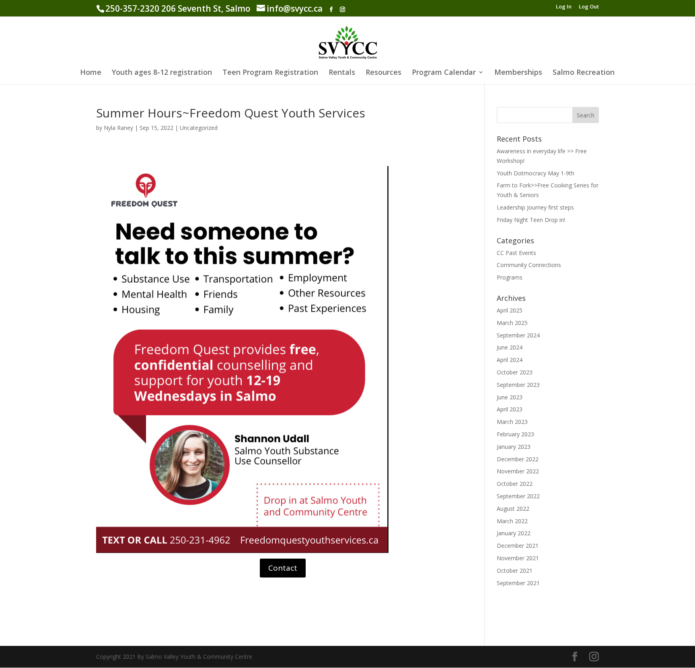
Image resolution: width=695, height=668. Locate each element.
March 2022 (512, 521)
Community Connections (529, 265)
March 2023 (512, 421)
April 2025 (509, 310)
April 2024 (509, 360)
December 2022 (518, 459)
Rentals (342, 73)
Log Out (589, 7)
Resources (383, 73)
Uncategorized (199, 128)
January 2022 (514, 533)
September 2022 (518, 496)
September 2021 (518, 583)
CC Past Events (516, 253)
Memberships (518, 73)
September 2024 (518, 335)
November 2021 (518, 558)
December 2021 (518, 545)
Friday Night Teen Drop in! (531, 220)
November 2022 (518, 471)
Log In (564, 7)
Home (90, 73)
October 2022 (515, 483)
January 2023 (514, 446)
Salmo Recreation (584, 73)
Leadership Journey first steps (535, 207)
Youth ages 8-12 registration (162, 73)
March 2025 (512, 323)
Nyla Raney (118, 128)
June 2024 (509, 347)
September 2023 (518, 384)
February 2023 (515, 434)
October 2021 (515, 570)
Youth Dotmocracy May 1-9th (535, 173)
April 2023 (509, 409)
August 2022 (513, 508)
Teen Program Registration (270, 73)
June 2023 (509, 397)
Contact (282, 568)
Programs (509, 277)
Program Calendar (444, 73)
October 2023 (515, 372)
